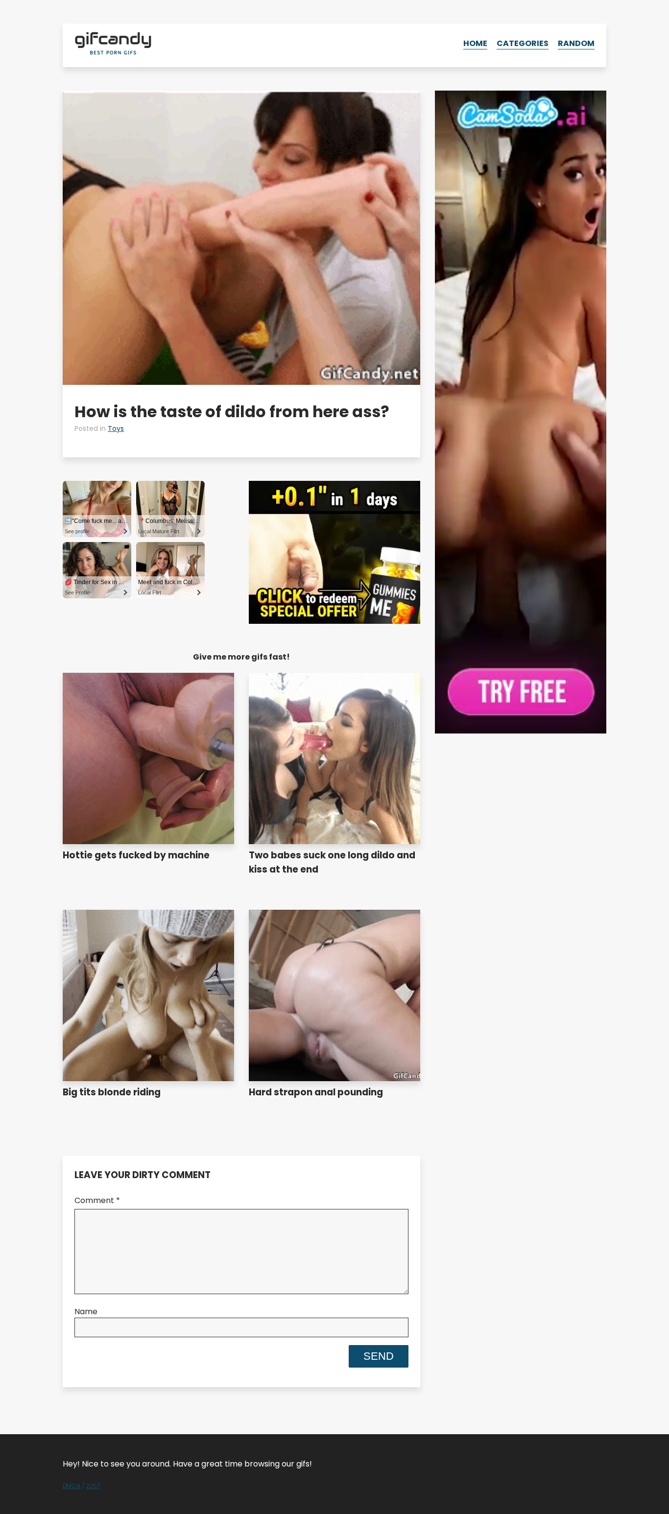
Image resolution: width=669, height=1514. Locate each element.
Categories (523, 43)
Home (475, 43)
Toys (116, 428)
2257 (93, 1486)
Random (576, 43)
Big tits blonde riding (112, 1092)
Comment (97, 1200)
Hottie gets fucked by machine (136, 855)
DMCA (71, 1486)
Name (85, 1311)
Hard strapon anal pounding (316, 1092)
